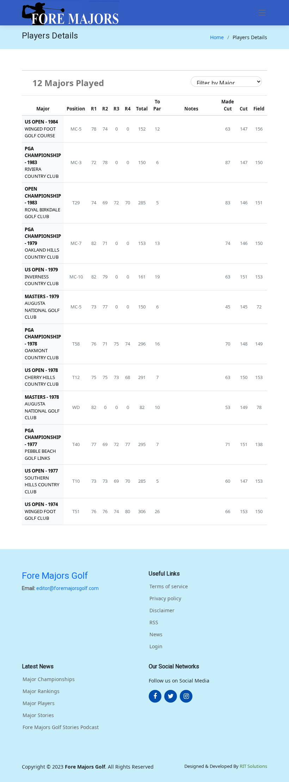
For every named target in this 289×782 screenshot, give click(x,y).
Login (155, 646)
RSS (153, 622)
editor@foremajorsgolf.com (67, 588)
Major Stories (38, 715)
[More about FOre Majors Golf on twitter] (170, 696)
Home (217, 37)
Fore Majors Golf (55, 575)
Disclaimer (161, 610)
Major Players (39, 703)
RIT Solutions (253, 766)
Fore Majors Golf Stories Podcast (61, 727)
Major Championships (49, 679)
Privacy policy (165, 598)
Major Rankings (41, 691)
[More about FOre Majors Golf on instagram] (186, 696)
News (155, 634)
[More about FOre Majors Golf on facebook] (155, 696)
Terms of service (168, 586)
